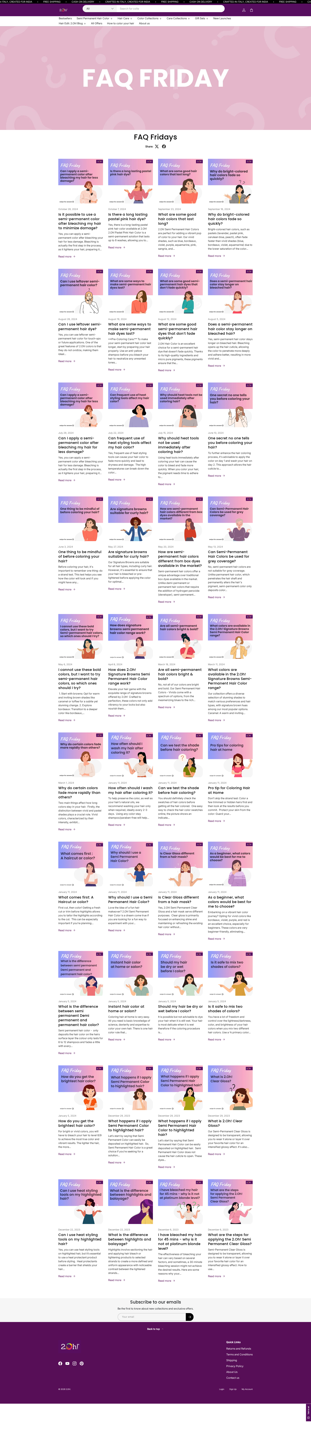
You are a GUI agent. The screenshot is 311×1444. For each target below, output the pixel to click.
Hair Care (123, 18)
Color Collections (147, 18)
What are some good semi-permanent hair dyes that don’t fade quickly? (177, 331)
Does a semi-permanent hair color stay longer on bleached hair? (230, 329)
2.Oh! (68, 1389)
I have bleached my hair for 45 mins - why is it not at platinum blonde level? (180, 1241)
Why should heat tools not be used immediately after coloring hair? (178, 445)
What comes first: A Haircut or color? (75, 899)
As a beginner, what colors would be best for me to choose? (229, 902)
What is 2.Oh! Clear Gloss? (225, 1123)
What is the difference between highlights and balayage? (129, 1239)
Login (221, 1389)
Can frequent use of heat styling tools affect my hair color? (129, 443)
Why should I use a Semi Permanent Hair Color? (130, 899)
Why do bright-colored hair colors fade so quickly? (228, 219)
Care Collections (177, 18)
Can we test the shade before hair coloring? (178, 790)
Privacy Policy (234, 1366)
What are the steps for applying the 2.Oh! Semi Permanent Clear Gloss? (230, 1239)
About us (144, 23)
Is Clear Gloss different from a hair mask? (178, 899)
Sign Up (232, 1389)
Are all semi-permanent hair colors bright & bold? (180, 674)
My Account (247, 1389)
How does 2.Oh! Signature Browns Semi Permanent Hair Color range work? (129, 676)
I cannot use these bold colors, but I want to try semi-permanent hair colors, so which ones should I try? (79, 678)
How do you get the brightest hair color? (76, 1123)
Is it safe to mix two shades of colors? (225, 1009)
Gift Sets (200, 18)
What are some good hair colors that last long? (177, 219)
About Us (231, 1372)
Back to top (154, 1329)
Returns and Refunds (238, 1348)
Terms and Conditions (239, 1354)
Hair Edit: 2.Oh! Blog (71, 23)
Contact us (232, 1377)
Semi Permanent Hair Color (93, 18)
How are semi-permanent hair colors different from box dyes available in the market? (180, 558)
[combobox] (154, 8)
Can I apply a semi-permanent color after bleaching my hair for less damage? (78, 445)
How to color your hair (120, 23)
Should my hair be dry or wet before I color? (180, 1009)
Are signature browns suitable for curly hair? (128, 554)
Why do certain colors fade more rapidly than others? (79, 792)
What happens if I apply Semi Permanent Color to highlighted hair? (130, 1126)
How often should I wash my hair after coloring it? (130, 790)
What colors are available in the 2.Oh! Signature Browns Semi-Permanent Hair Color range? (230, 678)
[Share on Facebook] (163, 146)
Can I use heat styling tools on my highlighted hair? (79, 1239)
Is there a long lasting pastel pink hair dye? (128, 216)
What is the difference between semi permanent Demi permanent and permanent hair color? (78, 1015)
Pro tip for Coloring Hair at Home (229, 790)
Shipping (231, 1360)
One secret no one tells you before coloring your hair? (230, 443)
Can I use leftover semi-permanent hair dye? (80, 326)
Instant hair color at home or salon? (126, 1009)
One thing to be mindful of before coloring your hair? (79, 556)
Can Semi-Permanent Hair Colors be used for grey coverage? (228, 556)
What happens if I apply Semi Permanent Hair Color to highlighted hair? (180, 1128)
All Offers (96, 23)
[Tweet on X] (156, 146)
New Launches (222, 18)
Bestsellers (65, 18)
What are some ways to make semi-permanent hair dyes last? (129, 329)
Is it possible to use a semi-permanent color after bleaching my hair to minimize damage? (79, 221)
